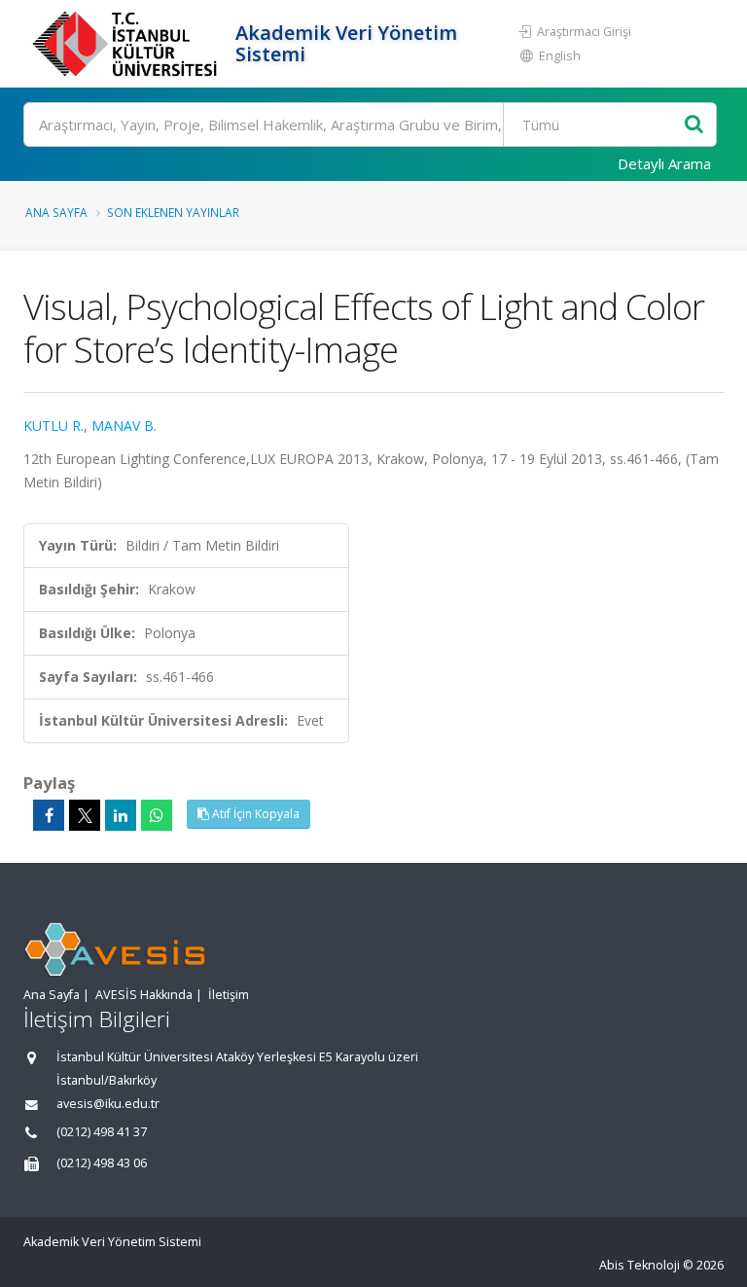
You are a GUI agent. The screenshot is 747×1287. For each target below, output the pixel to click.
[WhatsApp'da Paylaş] (156, 815)
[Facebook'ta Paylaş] (48, 815)
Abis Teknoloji (639, 1265)
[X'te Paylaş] (84, 815)
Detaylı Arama (664, 163)
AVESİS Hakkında (144, 994)
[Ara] (694, 125)
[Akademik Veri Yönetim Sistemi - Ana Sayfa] (127, 44)
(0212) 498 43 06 (101, 1163)
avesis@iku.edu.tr (108, 1103)
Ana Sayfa (56, 212)
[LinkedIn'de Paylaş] (120, 815)
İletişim (228, 994)
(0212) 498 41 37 (101, 1132)
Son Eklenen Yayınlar (173, 212)
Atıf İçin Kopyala (254, 813)
